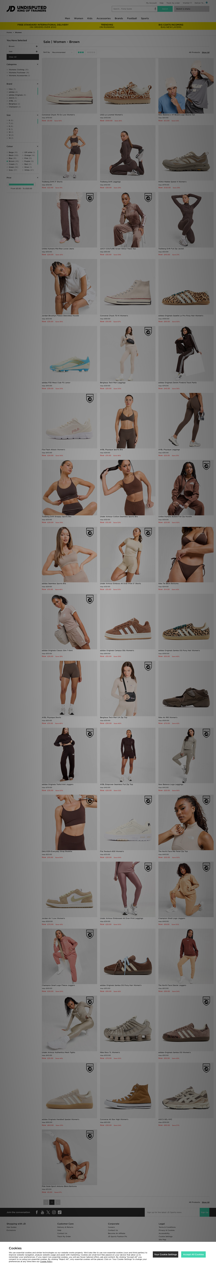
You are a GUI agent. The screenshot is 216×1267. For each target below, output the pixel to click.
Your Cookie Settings (165, 1254)
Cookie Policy (46, 1261)
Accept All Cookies (193, 1254)
